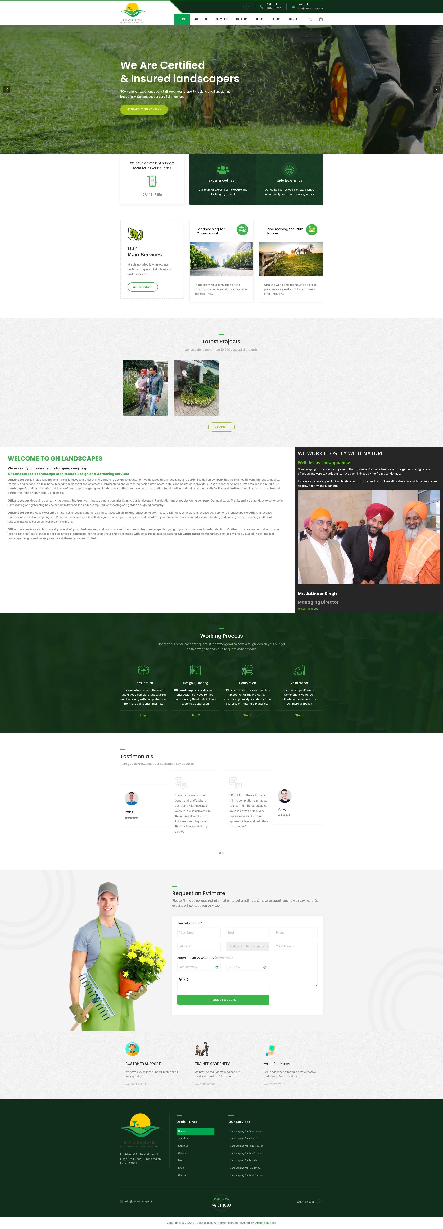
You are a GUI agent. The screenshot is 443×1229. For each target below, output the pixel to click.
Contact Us (138, 1084)
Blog (180, 1160)
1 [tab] (220, 853)
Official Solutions (265, 1223)
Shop (259, 19)
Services (221, 19)
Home (182, 19)
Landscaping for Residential (245, 1168)
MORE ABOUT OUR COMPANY (128, 109)
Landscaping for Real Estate (246, 1153)
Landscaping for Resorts (243, 1160)
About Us (200, 19)
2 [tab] (223, 853)
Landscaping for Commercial (246, 1131)
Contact (295, 19)
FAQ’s (181, 1168)
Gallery (242, 19)
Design (276, 19)
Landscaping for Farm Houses (246, 1146)
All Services (142, 287)
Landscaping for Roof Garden (246, 1175)
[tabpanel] (169, 805)
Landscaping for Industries (245, 1138)
